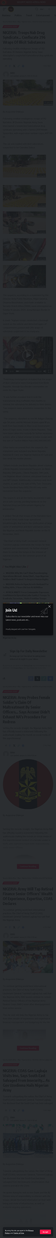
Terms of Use (18, 1233)
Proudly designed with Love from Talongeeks (20, 629)
